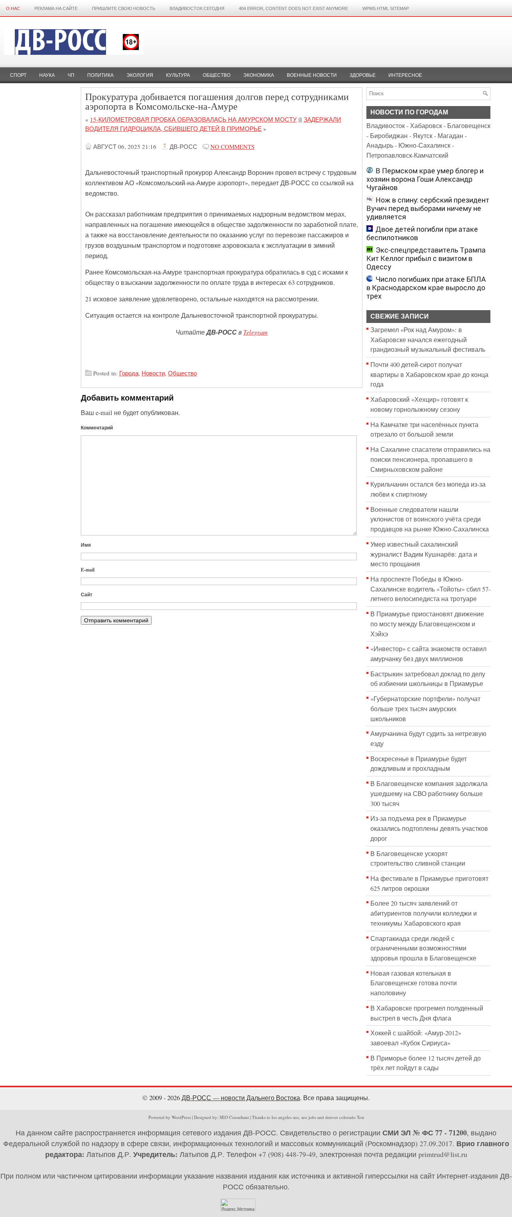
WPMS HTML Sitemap (385, 8)
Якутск (422, 135)
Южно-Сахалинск (424, 145)
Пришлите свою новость (123, 8)
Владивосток (385, 125)
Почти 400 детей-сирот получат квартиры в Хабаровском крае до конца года (429, 374)
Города (128, 373)
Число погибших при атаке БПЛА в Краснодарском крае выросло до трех (426, 287)
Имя (86, 544)
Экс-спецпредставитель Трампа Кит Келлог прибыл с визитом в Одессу (426, 258)
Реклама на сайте (56, 8)
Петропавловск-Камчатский (407, 155)
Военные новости (312, 75)
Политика (100, 75)
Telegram (255, 331)
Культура (178, 75)
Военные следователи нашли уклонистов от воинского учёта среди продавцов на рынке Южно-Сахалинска (429, 519)
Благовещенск (468, 125)
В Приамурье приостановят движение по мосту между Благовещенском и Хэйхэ (427, 624)
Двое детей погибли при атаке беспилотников (422, 233)
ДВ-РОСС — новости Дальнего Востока (241, 1097)
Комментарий (97, 427)
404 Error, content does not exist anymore (293, 8)
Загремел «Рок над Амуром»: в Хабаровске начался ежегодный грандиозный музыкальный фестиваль (427, 339)
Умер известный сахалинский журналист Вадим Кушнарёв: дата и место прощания (423, 554)
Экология (139, 75)
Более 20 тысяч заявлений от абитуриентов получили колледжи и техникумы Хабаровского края (423, 913)
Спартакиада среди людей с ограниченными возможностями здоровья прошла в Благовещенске (423, 948)
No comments (232, 146)
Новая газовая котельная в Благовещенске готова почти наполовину (413, 983)
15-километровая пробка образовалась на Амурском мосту (193, 119)
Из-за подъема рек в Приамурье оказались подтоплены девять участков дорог (429, 828)
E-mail (87, 569)
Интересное (405, 75)
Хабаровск (426, 125)
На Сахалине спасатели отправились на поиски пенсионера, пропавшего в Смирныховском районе (430, 459)
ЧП (71, 75)
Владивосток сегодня (197, 8)
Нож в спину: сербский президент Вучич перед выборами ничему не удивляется (427, 208)
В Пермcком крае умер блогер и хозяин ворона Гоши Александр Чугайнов (425, 179)
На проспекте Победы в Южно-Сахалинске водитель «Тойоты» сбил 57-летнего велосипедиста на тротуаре (430, 589)
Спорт (18, 75)
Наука (47, 75)
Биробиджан (389, 135)
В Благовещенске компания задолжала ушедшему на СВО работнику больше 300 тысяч (429, 793)
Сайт (86, 594)
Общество (216, 75)
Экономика (258, 75)
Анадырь (379, 145)
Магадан (450, 135)
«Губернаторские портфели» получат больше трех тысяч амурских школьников (425, 708)
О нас (13, 8)
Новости (153, 373)
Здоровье (363, 75)
